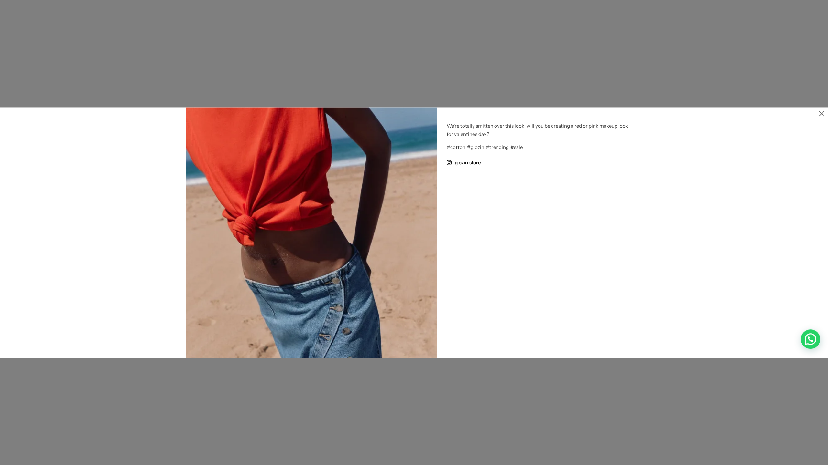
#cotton (456, 147)
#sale (516, 147)
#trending (497, 147)
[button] (810, 339)
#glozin (475, 147)
